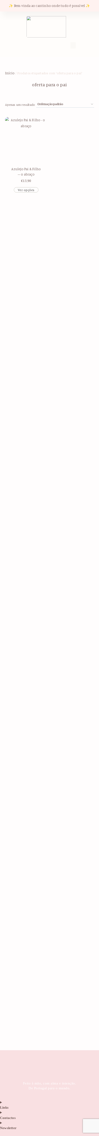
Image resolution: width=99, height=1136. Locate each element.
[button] (29, 44)
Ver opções (26, 190)
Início (10, 73)
